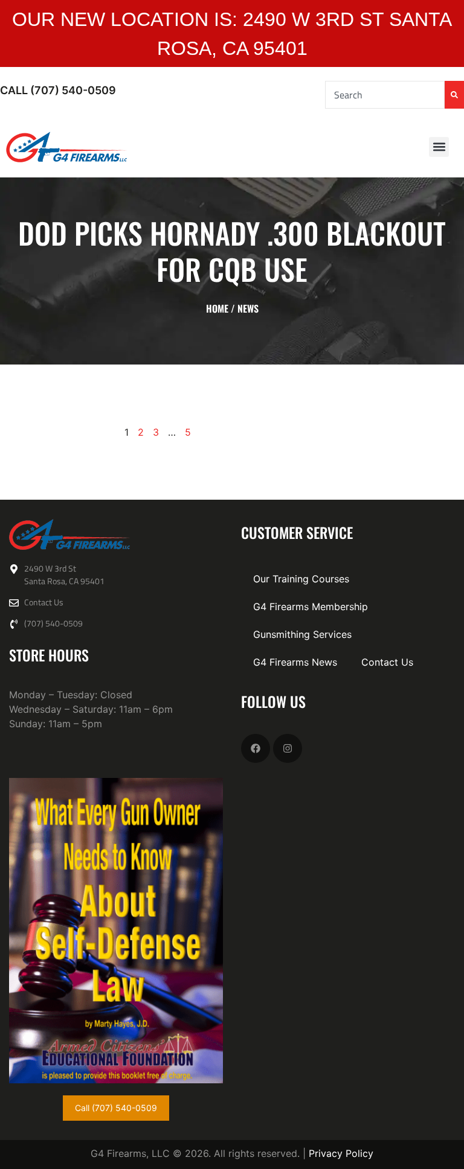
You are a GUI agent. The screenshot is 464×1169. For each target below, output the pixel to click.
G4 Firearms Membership (310, 606)
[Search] (454, 95)
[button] (439, 147)
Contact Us (387, 662)
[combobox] (385, 95)
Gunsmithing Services (302, 634)
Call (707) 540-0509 (58, 90)
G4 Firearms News (295, 662)
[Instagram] (287, 748)
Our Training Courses (301, 579)
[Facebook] (255, 748)
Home (217, 308)
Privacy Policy (341, 1153)
